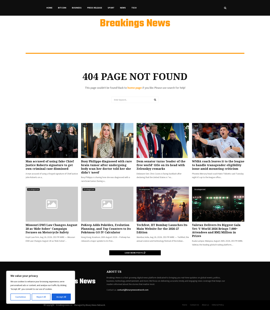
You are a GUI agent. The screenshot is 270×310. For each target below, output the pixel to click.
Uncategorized (33, 189)
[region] (40, 287)
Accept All (61, 297)
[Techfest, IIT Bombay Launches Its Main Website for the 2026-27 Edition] (163, 204)
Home (49, 8)
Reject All (41, 297)
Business (77, 8)
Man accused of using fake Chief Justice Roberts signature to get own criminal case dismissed (50, 165)
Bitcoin (62, 8)
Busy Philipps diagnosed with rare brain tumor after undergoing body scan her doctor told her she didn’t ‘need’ (106, 166)
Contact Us (194, 304)
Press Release (94, 8)
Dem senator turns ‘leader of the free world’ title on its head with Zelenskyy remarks (161, 165)
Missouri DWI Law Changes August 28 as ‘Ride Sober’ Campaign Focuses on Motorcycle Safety (51, 228)
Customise (20, 297)
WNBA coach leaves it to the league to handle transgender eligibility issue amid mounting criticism (218, 165)
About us (205, 304)
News (123, 8)
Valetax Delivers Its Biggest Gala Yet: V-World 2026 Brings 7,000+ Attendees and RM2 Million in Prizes (216, 230)
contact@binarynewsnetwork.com (132, 290)
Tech (134, 8)
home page (135, 88)
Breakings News (135, 23)
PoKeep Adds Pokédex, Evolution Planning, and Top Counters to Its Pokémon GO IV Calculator (106, 228)
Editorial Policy (218, 304)
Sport (111, 8)
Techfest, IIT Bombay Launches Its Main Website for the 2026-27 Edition (162, 228)
